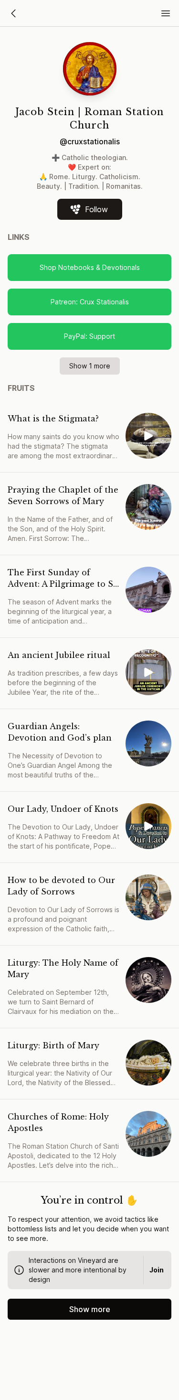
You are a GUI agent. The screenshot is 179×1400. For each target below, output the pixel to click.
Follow (96, 209)
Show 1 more (89, 366)
